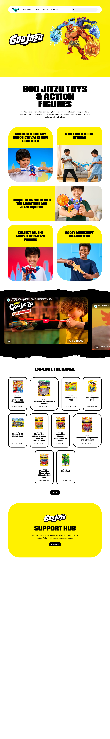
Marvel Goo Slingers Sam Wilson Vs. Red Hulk (44, 474)
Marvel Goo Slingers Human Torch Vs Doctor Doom (39, 437)
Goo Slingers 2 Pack (92, 399)
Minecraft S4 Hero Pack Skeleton (44, 402)
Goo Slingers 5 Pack (71, 399)
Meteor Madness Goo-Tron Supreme (18, 400)
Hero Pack (65, 471)
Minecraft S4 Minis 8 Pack (17, 435)
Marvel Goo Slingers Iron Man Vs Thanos (87, 439)
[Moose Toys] (15, 10)
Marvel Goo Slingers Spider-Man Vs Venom (60, 437)
